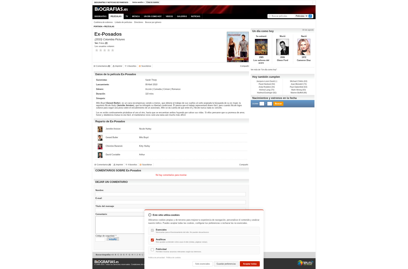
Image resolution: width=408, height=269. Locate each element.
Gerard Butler (113, 103)
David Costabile (113, 154)
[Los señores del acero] (261, 47)
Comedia (157, 89)
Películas (109, 26)
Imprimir (118, 66)
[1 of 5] (97, 50)
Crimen (166, 89)
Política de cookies (173, 257)
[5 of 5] (113, 50)
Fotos (103, 43)
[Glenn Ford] (282, 47)
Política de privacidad (156, 257)
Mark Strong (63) (298, 90)
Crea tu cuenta (152, 2)
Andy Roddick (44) (267, 87)
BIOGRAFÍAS (100, 16)
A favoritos (131, 66)
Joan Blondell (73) (299, 84)
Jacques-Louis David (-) (266, 81)
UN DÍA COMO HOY (153, 16)
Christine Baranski (114, 146)
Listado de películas (123, 22)
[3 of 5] (105, 50)
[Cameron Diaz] (303, 47)
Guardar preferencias (226, 264)
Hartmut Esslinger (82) (267, 93)
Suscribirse (146, 66)
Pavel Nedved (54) (267, 84)
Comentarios (103, 66)
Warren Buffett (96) (299, 93)
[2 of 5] (101, 50)
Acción (148, 89)
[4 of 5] (109, 50)
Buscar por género (153, 22)
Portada (98, 26)
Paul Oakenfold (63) (298, 87)
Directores (138, 22)
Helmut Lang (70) (266, 90)
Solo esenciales (202, 264)
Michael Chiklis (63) (298, 81)
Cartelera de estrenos (103, 22)
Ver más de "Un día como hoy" (264, 69)
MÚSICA (136, 16)
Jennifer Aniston (125, 105)
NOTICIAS (195, 16)
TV (127, 16)
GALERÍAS (182, 16)
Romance (176, 89)
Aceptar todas (250, 264)
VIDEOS (169, 16)
